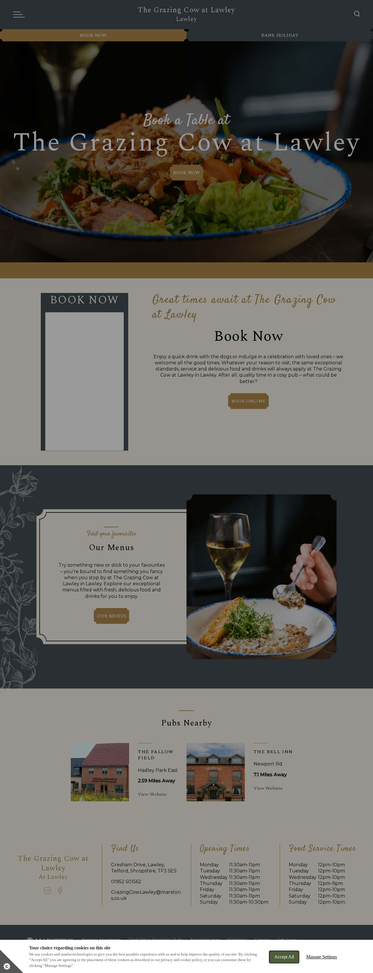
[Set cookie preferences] (11, 961)
